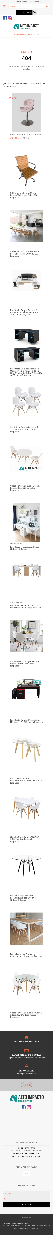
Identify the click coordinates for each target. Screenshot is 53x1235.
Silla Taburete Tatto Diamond (25, 135)
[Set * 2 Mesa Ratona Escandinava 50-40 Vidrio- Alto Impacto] (26, 762)
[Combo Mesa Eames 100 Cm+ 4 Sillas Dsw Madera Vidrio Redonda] (26, 996)
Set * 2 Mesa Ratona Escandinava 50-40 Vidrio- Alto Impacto (26, 781)
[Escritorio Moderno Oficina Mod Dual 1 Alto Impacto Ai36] (26, 577)
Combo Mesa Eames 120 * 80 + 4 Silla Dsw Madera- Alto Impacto (26, 839)
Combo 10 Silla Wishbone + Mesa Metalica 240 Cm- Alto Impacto (25, 254)
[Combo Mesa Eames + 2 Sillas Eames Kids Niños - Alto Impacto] (26, 472)
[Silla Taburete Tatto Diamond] (26, 131)
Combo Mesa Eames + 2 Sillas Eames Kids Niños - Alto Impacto (25, 488)
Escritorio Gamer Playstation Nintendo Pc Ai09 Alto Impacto (26, 721)
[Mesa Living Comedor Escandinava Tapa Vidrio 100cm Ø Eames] (26, 878)
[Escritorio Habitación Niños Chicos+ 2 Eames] (26, 541)
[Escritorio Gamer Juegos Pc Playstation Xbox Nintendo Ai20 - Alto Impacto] (26, 291)
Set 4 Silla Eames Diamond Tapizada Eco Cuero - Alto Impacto (24, 429)
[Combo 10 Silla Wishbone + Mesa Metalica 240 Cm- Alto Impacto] (26, 241)
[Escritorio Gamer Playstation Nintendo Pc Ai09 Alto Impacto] (26, 700)
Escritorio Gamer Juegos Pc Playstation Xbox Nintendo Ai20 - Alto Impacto (24, 312)
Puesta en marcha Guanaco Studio (16, 1223)
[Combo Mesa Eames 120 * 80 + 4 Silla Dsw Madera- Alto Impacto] (26, 820)
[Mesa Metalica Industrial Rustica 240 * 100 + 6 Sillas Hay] (26, 944)
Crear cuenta (21, 2)
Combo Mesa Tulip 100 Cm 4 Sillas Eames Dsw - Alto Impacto (25, 663)
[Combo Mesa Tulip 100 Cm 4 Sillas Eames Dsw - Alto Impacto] (26, 651)
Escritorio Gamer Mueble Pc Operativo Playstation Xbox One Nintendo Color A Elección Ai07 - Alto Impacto (26, 372)
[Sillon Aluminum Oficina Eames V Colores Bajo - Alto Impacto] (26, 190)
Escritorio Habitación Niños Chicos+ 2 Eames (24, 548)
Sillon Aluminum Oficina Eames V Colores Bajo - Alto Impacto (24, 195)
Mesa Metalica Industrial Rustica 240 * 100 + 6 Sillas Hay (26, 955)
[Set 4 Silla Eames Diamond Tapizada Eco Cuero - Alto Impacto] (26, 417)
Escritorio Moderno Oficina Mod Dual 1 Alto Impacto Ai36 (25, 606)
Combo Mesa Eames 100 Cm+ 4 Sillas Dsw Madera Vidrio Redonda (26, 1015)
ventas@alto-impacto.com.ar (26, 34)
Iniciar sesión (36, 2)
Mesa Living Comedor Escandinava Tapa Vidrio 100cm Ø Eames (23, 898)
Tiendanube (26, 1217)
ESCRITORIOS (16, 544)
